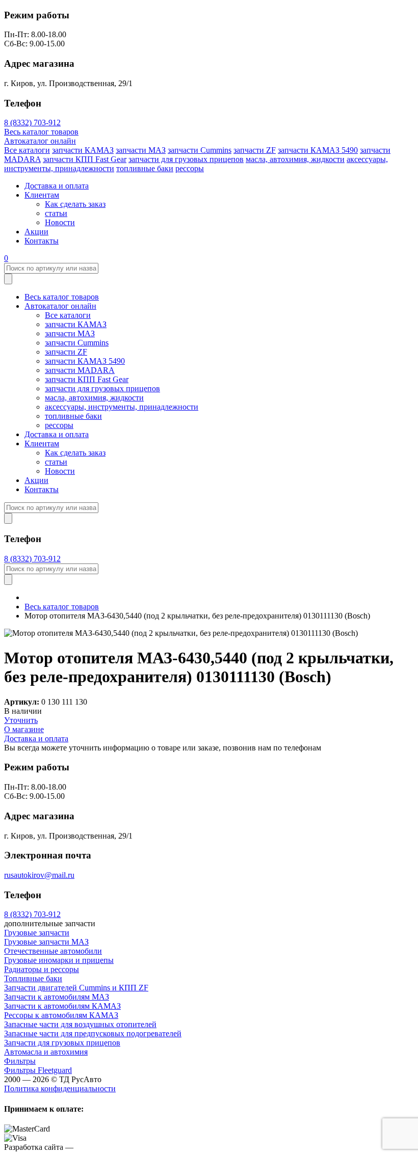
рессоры (189, 168)
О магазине (24, 729)
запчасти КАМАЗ (83, 150)
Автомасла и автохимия (46, 1051)
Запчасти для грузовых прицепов (62, 1042)
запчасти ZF (254, 150)
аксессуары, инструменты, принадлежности (121, 406)
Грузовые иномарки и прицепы (59, 960)
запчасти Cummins (199, 150)
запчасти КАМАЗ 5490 (318, 150)
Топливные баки (33, 978)
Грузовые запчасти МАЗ (46, 941)
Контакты (41, 240)
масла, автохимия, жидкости (295, 159)
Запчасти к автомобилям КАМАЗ (62, 1006)
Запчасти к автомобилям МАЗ (56, 996)
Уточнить (21, 720)
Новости (60, 222)
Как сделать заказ (75, 204)
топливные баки (144, 168)
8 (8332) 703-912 (32, 122)
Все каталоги (27, 150)
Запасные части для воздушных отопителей (80, 1024)
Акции (36, 231)
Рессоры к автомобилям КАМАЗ (61, 1015)
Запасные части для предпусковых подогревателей (92, 1033)
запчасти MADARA (80, 370)
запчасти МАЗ (141, 150)
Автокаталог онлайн (40, 141)
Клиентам (41, 195)
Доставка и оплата (56, 185)
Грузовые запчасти (36, 932)
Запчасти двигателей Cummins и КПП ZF (76, 987)
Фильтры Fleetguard (38, 1070)
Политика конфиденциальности (60, 1088)
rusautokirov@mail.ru (39, 875)
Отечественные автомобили (53, 951)
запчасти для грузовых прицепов (186, 159)
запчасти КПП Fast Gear (84, 159)
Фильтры (20, 1061)
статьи (56, 213)
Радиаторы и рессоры (41, 969)
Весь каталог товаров (41, 131)
